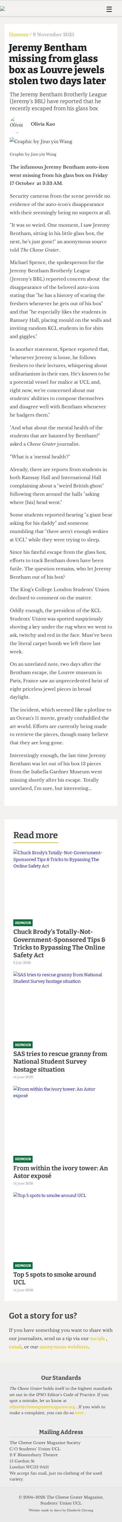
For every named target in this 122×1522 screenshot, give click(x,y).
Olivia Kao (43, 124)
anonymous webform (64, 1347)
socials (98, 1338)
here (80, 1413)
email (15, 1347)
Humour (19, 34)
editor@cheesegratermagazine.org (42, 1407)
